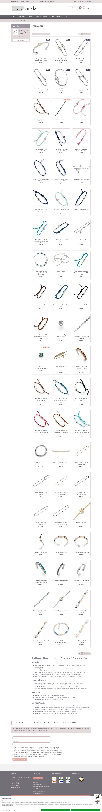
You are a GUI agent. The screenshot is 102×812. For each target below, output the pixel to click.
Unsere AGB (35, 789)
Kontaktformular (16, 787)
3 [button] (86, 34)
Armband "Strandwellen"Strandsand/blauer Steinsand (81, 336)
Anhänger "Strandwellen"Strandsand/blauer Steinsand (41, 368)
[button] (89, 34)
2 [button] (84, 34)
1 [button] (82, 34)
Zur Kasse (75, 1)
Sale (66, 16)
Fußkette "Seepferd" (81, 239)
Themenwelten (21, 16)
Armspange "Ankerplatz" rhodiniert (81, 581)
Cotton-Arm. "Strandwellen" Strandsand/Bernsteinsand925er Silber (61, 432)
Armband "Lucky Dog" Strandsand (61, 611)
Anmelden (89, 1)
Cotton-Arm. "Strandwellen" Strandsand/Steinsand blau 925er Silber (81, 432)
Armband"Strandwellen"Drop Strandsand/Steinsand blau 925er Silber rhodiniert (41, 273)
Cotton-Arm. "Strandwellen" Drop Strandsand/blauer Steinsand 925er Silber (61, 304)
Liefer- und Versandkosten (38, 780)
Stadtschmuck (59, 16)
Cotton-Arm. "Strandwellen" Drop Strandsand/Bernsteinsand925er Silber (41, 336)
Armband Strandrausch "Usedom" (61, 552)
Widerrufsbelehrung (37, 793)
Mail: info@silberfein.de (32, 1)
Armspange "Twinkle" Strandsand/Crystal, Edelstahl (23, 31)
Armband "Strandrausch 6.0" (41, 552)
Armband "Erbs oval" (40, 462)
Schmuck (13, 16)
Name (14, 735)
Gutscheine (30, 16)
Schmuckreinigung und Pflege (39, 791)
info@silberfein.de (16, 785)
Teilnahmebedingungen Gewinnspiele (41, 786)
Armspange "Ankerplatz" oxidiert (61, 581)
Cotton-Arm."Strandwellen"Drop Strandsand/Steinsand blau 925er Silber (81, 273)
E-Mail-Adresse (16, 741)
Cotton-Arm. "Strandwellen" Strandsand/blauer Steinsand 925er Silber (61, 400)
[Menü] (100, 795)
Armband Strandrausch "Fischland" (81, 552)
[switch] (97, 803)
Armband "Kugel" (61, 271)
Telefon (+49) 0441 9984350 (18, 1)
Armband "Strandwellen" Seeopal (61, 119)
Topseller (45, 16)
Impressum (35, 782)
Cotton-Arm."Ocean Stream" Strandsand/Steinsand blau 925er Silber (41, 241)
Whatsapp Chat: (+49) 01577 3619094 (48, 1)
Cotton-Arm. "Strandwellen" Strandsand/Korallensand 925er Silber (41, 432)
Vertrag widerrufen (38, 778)
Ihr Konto (81, 1)
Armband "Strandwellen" (81, 522)
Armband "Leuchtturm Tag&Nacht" (81, 179)
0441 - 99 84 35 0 (16, 782)
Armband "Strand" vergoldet (61, 366)
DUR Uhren (51, 16)
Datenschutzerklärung (37, 784)
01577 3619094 (15, 784)
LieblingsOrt (38, 16)
